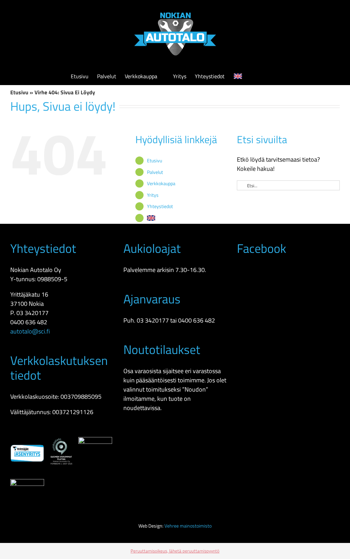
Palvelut (155, 172)
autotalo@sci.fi (30, 331)
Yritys (153, 195)
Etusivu (19, 92)
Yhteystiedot (160, 206)
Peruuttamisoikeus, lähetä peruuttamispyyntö (175, 550)
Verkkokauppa (161, 183)
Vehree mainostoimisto (188, 525)
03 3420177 (32, 312)
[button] (269, 76)
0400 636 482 (28, 322)
